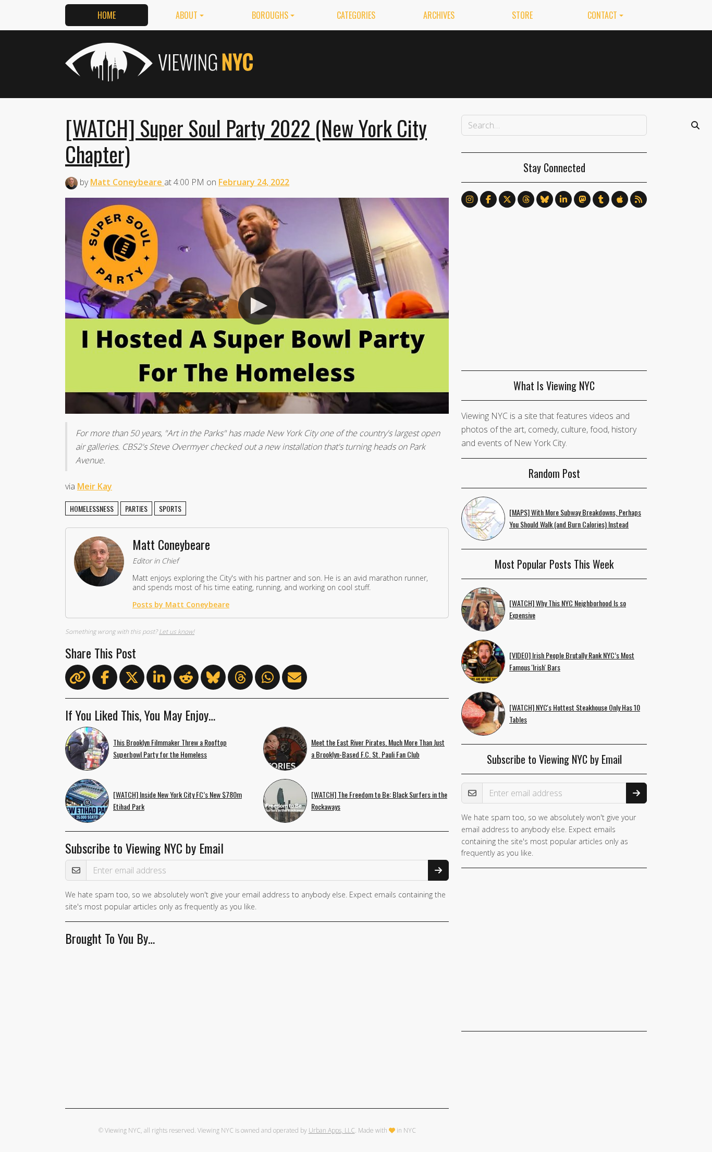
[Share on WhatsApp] (267, 679)
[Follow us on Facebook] (488, 199)
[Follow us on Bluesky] (544, 199)
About (187, 15)
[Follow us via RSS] (638, 199)
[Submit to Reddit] (186, 679)
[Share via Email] (294, 679)
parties (136, 508)
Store (522, 15)
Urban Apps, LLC (332, 1130)
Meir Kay (94, 486)
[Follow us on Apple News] (619, 199)
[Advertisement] (457, 62)
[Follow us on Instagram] (469, 199)
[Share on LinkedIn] (158, 679)
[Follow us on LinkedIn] (563, 199)
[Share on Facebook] (104, 679)
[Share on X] (131, 679)
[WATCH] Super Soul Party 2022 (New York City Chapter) (246, 141)
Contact (602, 15)
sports (170, 508)
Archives (439, 15)
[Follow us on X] (507, 199)
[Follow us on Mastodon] (582, 199)
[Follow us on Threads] (526, 199)
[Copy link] (77, 677)
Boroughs (270, 15)
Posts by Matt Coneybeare (180, 604)
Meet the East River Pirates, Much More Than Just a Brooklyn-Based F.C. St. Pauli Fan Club (378, 748)
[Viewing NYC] (158, 62)
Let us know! (176, 631)
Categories (356, 15)
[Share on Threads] (240, 679)
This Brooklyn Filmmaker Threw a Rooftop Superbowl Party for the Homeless (170, 748)
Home (106, 15)
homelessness (92, 508)
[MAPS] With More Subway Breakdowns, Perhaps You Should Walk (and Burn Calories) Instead (575, 518)
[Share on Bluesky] (213, 679)
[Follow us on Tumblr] (601, 199)
